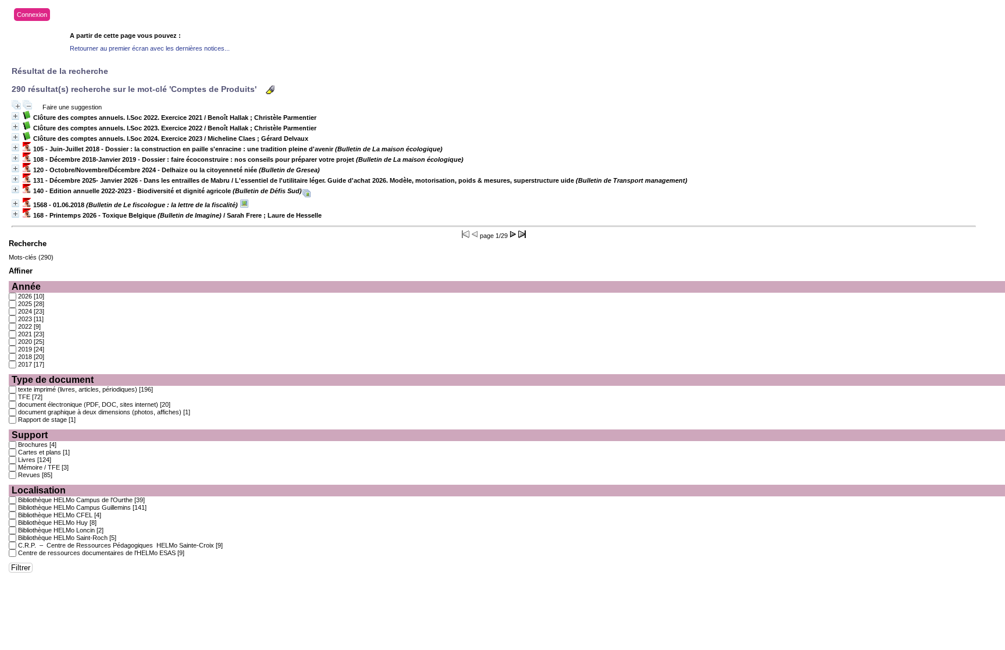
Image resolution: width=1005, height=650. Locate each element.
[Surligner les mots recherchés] (270, 90)
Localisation (39, 490)
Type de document (53, 380)
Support (30, 435)
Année (26, 287)
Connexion (32, 14)
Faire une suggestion (72, 107)
